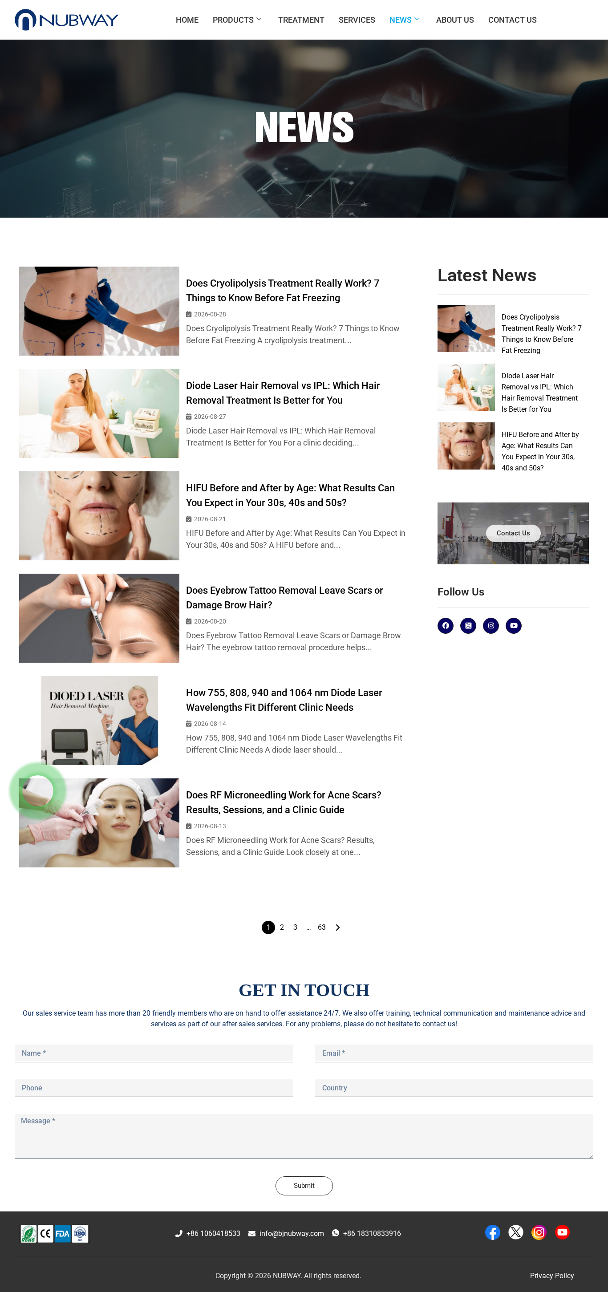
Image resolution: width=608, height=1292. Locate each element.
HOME (187, 19)
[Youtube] (514, 626)
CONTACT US (512, 19)
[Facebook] (446, 626)
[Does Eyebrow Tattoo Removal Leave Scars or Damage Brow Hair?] (99, 618)
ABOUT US (455, 19)
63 (322, 927)
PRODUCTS (233, 19)
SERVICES (357, 19)
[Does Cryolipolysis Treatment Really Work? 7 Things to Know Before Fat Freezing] (99, 311)
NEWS (400, 19)
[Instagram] (491, 626)
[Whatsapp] (37, 790)
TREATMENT (301, 19)
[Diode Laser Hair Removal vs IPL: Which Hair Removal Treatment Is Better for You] (99, 413)
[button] (288, 1276)
